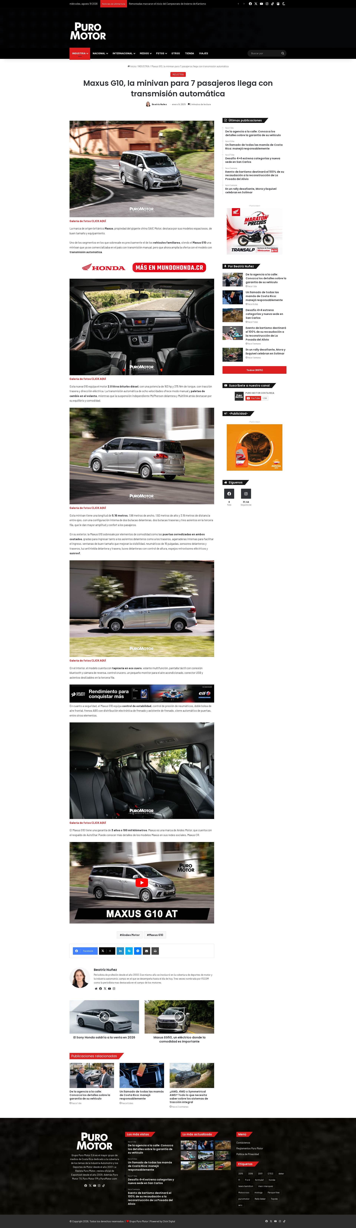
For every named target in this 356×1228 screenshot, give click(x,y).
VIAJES (203, 53)
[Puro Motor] (88, 31)
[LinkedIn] (120, 951)
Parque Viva (273, 1192)
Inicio (133, 66)
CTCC (270, 1173)
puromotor (244, 1198)
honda (272, 1179)
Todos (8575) (254, 370)
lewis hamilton (245, 1186)
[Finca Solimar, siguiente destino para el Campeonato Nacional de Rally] (223, 1165)
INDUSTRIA (78, 53)
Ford (247, 1179)
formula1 (259, 1179)
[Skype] (129, 951)
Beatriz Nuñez (159, 104)
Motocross (243, 1192)
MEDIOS (144, 53)
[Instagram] (114, 988)
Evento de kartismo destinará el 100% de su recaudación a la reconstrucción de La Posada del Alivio (266, 333)
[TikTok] (103, 1185)
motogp (259, 1192)
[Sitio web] (96, 988)
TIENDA (189, 53)
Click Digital (169, 1221)
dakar (281, 1173)
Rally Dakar (260, 1198)
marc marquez (265, 1186)
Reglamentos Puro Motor (249, 1148)
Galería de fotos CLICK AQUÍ (88, 221)
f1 (239, 1179)
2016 (250, 1173)
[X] (105, 988)
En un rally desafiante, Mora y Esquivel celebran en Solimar (265, 351)
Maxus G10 (156, 935)
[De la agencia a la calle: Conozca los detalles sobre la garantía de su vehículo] (92, 1075)
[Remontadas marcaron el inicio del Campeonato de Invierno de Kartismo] (206, 1165)
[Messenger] (137, 951)
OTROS (176, 53)
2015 (240, 1173)
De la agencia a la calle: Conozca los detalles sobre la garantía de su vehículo (90, 1095)
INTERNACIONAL (123, 53)
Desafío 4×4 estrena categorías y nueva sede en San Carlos (264, 314)
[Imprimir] (155, 951)
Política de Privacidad (247, 1154)
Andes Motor (131, 935)
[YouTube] (109, 988)
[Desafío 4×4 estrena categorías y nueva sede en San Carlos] (232, 315)
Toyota (274, 1198)
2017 (260, 1173)
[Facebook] (100, 988)
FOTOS (160, 53)
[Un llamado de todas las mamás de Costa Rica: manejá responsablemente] (142, 1075)
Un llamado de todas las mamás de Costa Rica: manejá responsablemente (142, 1095)
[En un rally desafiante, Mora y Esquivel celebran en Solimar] (232, 355)
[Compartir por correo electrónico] (146, 951)
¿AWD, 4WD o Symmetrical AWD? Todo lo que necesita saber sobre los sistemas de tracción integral (189, 1097)
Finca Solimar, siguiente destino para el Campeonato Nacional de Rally (166, 3)
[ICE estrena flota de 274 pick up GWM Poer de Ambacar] (206, 1155)
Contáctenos (243, 1142)
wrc (240, 1205)
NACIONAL (99, 53)
